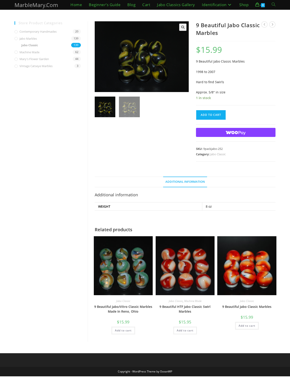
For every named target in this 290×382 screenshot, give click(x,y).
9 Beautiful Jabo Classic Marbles (246, 306)
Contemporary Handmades (38, 31)
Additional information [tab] (185, 182)
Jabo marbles (28, 38)
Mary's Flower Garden (34, 59)
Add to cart (211, 115)
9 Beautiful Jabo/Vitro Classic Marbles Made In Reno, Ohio (123, 309)
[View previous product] (264, 24)
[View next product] (272, 24)
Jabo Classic (218, 154)
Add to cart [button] (123, 330)
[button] (182, 27)
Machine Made (192, 301)
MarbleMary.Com (36, 5)
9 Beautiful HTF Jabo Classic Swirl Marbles (185, 309)
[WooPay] (236, 132)
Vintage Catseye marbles (36, 66)
